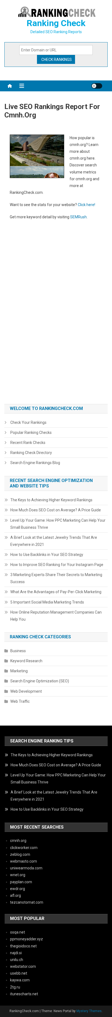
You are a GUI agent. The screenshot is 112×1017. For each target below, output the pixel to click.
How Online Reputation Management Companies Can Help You (56, 615)
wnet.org (17, 875)
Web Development (26, 691)
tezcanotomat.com (26, 902)
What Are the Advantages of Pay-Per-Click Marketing (55, 592)
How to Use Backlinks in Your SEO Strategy (46, 554)
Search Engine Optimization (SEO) (39, 681)
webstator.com (23, 966)
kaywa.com (20, 980)
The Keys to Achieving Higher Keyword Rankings (51, 500)
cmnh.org (18, 840)
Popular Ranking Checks (31, 432)
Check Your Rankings (28, 422)
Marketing (19, 671)
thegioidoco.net (23, 946)
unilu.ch (16, 959)
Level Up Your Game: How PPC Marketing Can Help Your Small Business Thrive (57, 524)
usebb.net (18, 973)
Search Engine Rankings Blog (35, 463)
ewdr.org (17, 889)
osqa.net (17, 932)
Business (18, 651)
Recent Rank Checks (27, 442)
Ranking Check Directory (31, 452)
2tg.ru (15, 987)
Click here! (86, 205)
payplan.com (21, 882)
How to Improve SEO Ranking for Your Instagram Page (56, 564)
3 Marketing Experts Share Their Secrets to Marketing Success (56, 578)
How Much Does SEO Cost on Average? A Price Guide (55, 510)
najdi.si (16, 953)
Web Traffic (20, 701)
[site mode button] (96, 86)
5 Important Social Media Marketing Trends (47, 602)
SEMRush (78, 217)
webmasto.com (23, 861)
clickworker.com (24, 847)
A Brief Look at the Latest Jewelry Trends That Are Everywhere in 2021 (53, 541)
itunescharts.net (24, 994)
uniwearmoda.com (26, 868)
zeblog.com (20, 854)
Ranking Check (56, 23)
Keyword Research (26, 661)
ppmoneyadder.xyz (26, 939)
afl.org (15, 895)
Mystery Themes (89, 1011)
